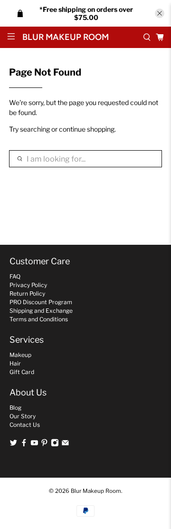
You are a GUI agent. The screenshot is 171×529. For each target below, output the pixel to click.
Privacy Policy (28, 285)
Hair (15, 363)
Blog (15, 407)
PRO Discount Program (41, 302)
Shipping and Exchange (41, 310)
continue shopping (86, 129)
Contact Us (25, 424)
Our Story (23, 416)
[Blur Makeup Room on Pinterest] (44, 444)
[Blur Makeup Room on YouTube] (34, 444)
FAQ (15, 276)
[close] (159, 13)
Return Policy (27, 293)
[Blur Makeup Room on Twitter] (14, 444)
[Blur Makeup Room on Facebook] (24, 444)
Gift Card (22, 371)
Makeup (20, 354)
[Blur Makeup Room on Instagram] (55, 444)
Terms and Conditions (39, 319)
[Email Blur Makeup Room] (65, 444)
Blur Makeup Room (96, 491)
